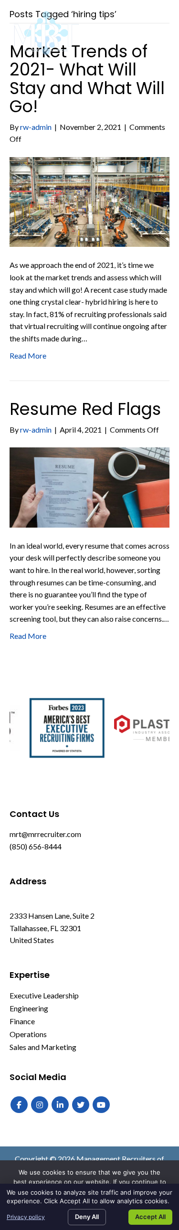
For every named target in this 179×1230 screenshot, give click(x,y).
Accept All (150, 1216)
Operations (28, 1034)
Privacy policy (26, 1216)
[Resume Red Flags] (89, 486)
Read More (28, 355)
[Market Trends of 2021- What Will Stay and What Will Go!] (89, 200)
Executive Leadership (44, 995)
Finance (22, 1021)
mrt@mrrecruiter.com (45, 833)
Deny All (87, 1216)
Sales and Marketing (43, 1046)
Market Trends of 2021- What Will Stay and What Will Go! (87, 79)
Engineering (29, 1008)
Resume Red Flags (85, 409)
